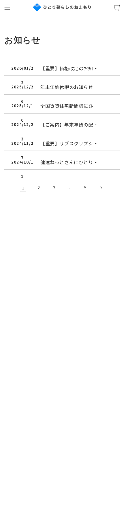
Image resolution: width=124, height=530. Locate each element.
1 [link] (23, 188)
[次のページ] (101, 187)
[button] (7, 7)
